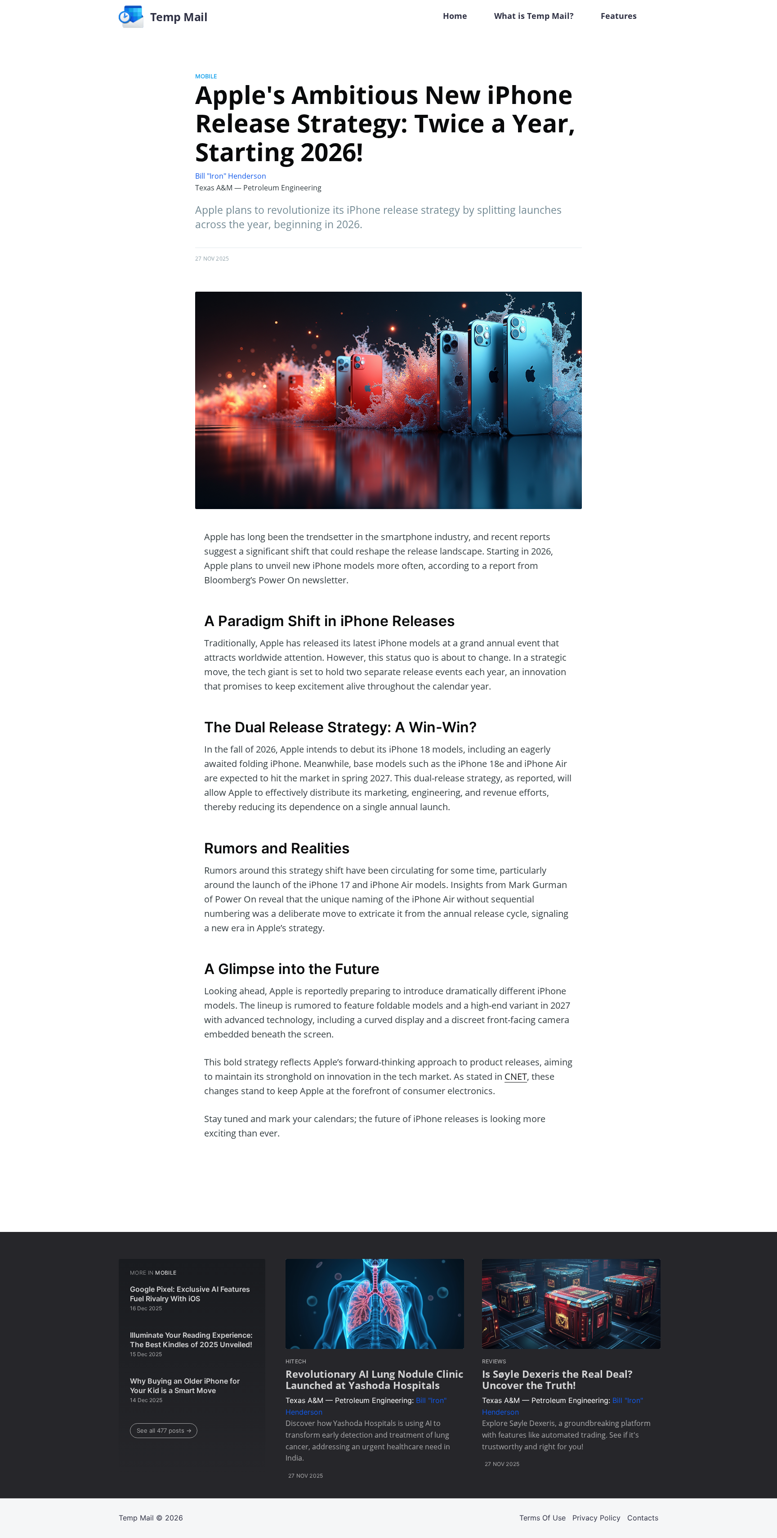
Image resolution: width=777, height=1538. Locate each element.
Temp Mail (136, 1517)
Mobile (206, 76)
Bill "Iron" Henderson (230, 176)
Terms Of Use (542, 1517)
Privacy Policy (596, 1517)
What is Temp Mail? (534, 15)
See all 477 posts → (164, 1430)
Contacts (642, 1517)
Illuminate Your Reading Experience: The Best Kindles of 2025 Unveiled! (191, 1340)
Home (455, 15)
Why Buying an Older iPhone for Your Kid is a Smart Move (185, 1385)
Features (619, 15)
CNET (516, 1076)
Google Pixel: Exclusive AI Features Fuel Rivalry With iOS (190, 1294)
